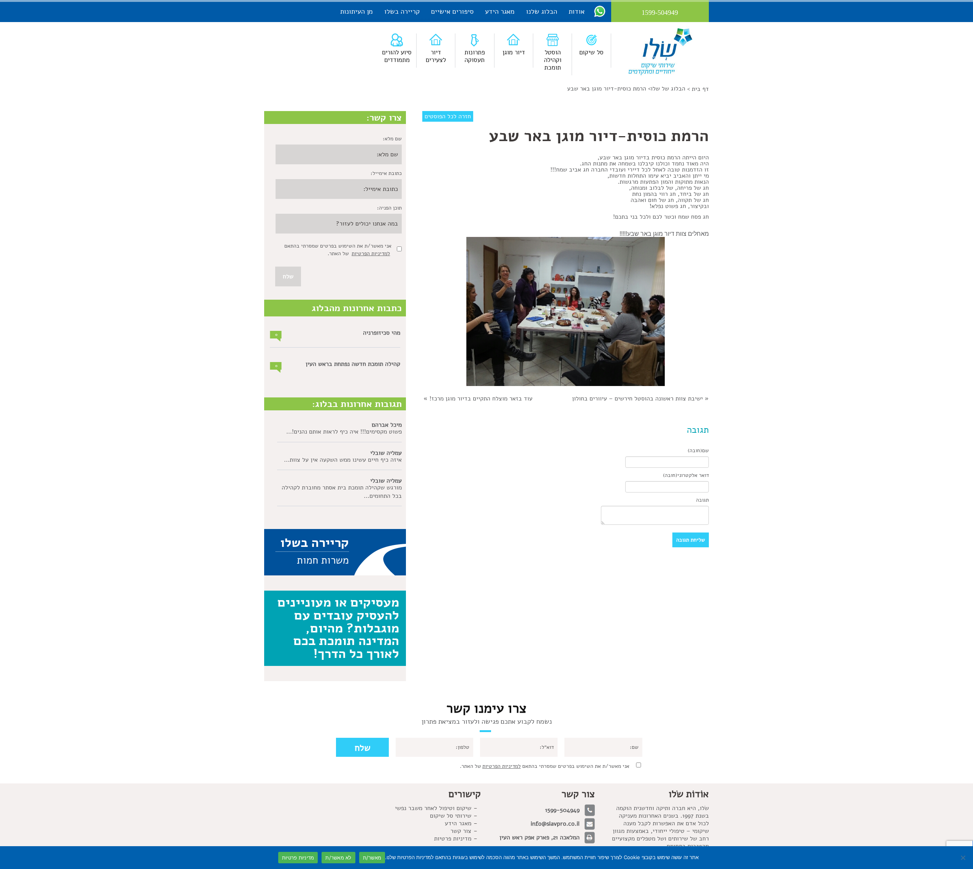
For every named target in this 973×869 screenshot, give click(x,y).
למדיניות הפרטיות (371, 253)
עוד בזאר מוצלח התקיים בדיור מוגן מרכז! (480, 398)
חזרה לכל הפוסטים (448, 116)
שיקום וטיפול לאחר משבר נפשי (433, 808)
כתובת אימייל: (386, 173)
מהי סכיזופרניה (381, 333)
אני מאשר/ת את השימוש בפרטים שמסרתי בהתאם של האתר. (544, 766)
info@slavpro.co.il (555, 824)
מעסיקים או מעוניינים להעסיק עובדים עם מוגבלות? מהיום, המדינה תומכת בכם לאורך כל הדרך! (338, 628)
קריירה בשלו (402, 11)
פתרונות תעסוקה (474, 56)
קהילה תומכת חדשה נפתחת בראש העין (353, 364)
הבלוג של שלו (668, 88)
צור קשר (460, 831)
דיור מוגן (513, 52)
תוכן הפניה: (389, 207)
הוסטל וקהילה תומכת (552, 60)
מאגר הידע (500, 11)
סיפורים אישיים (452, 11)
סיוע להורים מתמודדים (397, 56)
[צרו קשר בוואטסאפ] (599, 11)
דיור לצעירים (436, 56)
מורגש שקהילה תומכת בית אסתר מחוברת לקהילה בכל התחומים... (342, 491)
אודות (577, 11)
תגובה (702, 500)
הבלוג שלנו (541, 11)
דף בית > (698, 89)
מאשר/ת (372, 858)
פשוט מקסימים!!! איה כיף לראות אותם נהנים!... (344, 431)
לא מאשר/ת (338, 858)
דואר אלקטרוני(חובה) (686, 475)
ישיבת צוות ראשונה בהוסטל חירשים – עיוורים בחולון (637, 398)
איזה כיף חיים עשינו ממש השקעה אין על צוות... (343, 460)
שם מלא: (392, 138)
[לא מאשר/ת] (963, 857)
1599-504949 (562, 810)
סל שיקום (591, 52)
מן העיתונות (356, 11)
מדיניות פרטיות (452, 838)
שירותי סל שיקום (450, 816)
